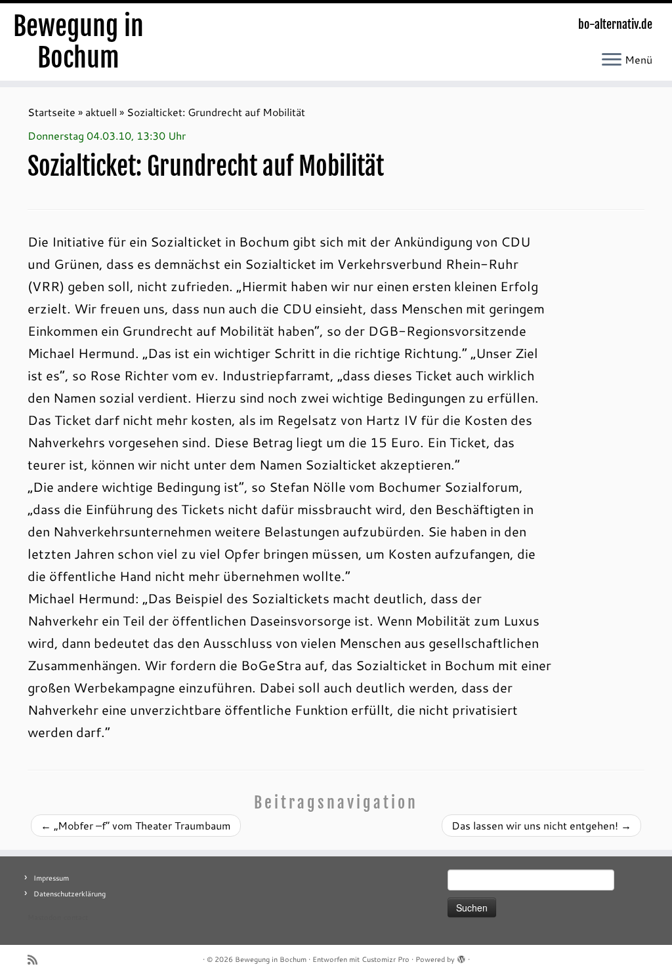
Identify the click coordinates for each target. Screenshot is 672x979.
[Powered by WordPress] (461, 956)
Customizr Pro (386, 959)
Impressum (51, 878)
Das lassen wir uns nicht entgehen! (541, 825)
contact (76, 917)
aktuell (101, 111)
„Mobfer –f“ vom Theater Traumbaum (136, 825)
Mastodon (44, 917)
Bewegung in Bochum (78, 41)
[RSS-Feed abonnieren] (37, 960)
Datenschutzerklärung (69, 894)
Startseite (51, 111)
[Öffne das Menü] (611, 60)
